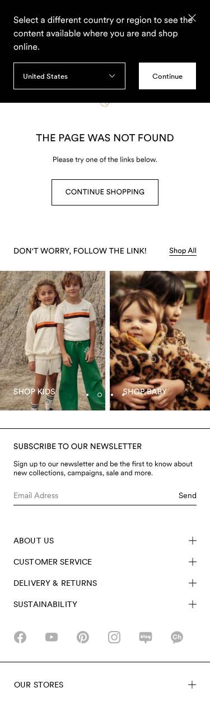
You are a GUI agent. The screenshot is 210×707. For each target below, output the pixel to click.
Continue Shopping (105, 192)
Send (188, 495)
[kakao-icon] (177, 637)
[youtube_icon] (51, 637)
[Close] (192, 17)
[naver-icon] (145, 637)
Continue (167, 76)
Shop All (183, 251)
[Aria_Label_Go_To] (52, 340)
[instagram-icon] (114, 637)
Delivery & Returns (55, 583)
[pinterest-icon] (83, 637)
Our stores (38, 684)
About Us (33, 540)
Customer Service (52, 562)
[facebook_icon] (20, 637)
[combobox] (69, 76)
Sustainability (45, 604)
